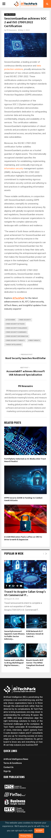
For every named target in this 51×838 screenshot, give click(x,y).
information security (13, 168)
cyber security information (17, 336)
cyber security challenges (16, 328)
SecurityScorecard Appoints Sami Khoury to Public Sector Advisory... (14, 635)
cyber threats (34, 340)
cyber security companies (16, 332)
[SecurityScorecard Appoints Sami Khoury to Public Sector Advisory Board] (14, 621)
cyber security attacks (15, 324)
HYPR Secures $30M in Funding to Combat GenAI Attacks (23, 499)
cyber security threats (15, 340)
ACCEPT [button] (39, 831)
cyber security (25, 320)
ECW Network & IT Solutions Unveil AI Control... (34, 634)
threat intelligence (13, 344)
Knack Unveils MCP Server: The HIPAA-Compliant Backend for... (35, 664)
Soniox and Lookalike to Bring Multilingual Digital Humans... (14, 663)
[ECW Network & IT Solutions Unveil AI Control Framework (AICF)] (36, 621)
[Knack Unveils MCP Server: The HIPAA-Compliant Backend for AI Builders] (36, 650)
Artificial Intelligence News (16, 759)
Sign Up (7, 771)
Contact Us (8, 767)
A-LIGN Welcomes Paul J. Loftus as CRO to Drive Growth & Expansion (23, 538)
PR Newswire (12, 30)
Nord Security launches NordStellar (25, 358)
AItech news (10, 320)
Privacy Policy (25, 836)
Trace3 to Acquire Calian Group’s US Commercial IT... (25, 593)
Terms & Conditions (13, 763)
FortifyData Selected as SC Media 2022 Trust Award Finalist (25, 460)
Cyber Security (10, 14)
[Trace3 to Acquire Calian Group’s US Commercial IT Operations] (25, 574)
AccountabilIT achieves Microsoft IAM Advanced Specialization (25, 373)
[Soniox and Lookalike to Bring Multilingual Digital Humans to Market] (14, 650)
